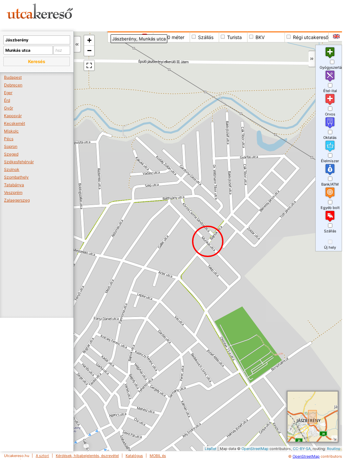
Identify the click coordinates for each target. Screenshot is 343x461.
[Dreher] (185, 438)
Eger (8, 92)
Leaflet (210, 448)
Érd (7, 100)
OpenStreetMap (255, 448)
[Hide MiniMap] (334, 438)
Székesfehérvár (19, 162)
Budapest (13, 77)
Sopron (10, 146)
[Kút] (247, 377)
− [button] (89, 50)
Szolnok (11, 169)
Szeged (11, 154)
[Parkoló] (243, 375)
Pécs (8, 139)
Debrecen (13, 85)
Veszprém (13, 192)
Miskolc (11, 131)
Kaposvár (13, 115)
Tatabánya (14, 185)
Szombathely (16, 177)
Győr (8, 108)
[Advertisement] (215, 15)
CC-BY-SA (302, 448)
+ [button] (89, 40)
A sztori (42, 455)
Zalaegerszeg (17, 200)
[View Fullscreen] (89, 65)
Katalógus (134, 455)
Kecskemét (14, 123)
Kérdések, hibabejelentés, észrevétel (87, 455)
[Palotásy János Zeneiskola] (98, 434)
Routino (333, 448)
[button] (36, 61)
